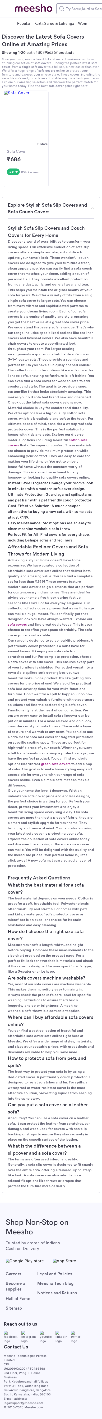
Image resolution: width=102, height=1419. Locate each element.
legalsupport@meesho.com (23, 1403)
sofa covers (17, 624)
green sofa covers (56, 763)
